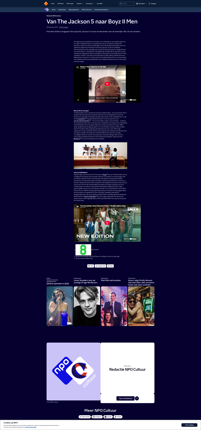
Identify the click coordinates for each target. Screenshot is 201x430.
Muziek (48, 278)
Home (53, 3)
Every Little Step (90, 196)
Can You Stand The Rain (81, 121)
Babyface (77, 139)
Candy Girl (81, 119)
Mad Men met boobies (111, 280)
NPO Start (61, 3)
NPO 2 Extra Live (86, 9)
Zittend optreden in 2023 (58, 283)
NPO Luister (70, 3)
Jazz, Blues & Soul (51, 281)
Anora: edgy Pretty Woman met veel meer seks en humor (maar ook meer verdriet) (141, 282)
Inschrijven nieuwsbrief (101, 9)
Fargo (105, 174)
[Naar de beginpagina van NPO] (46, 4)
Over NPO (100, 3)
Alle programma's (74, 9)
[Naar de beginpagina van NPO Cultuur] (46, 9)
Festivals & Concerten (52, 280)
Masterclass (62, 9)
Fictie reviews (63, 27)
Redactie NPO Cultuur (53, 16)
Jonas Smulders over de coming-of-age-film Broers (85, 281)
